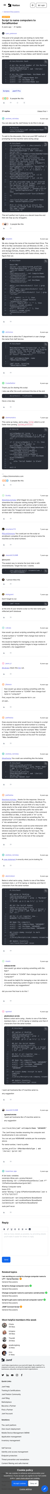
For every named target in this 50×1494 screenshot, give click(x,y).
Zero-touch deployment (11, 1429)
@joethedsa (6, 758)
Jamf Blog (6, 1398)
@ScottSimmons (8, 534)
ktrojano (12, 1331)
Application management (11, 1437)
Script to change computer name (15, 1286)
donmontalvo (10, 417)
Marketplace (7, 1402)
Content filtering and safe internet (15, 1463)
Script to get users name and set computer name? (22, 1300)
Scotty (8, 495)
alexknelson (10, 876)
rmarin (7, 961)
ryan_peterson (11, 33)
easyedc (8, 239)
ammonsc (9, 332)
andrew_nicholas (12, 118)
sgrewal (8, 1011)
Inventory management (11, 1440)
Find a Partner (7, 1410)
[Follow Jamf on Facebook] (22, 1375)
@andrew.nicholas (9, 500)
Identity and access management (15, 1452)
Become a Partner (9, 1406)
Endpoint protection (9, 1456)
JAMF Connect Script (10, 1307)
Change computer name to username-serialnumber (23, 1293)
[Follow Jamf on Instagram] (17, 1375)
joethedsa (9, 718)
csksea (8, 628)
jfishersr (8, 684)
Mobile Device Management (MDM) (15, 1433)
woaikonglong (14, 1345)
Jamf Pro (16, 91)
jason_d (8, 663)
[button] (4, 6)
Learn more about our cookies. (28, 1478)
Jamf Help (6, 1387)
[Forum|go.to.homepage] (14, 5)
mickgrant (9, 594)
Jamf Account (7, 1413)
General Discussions (11, 12)
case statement (10, 859)
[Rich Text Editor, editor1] (25, 1244)
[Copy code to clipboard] (46, 61)
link (19, 668)
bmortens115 (10, 529)
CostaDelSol (10, 383)
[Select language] (32, 5)
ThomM (12, 1338)
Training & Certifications (11, 1390)
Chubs (11, 1324)
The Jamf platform (9, 1425)
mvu (10, 1352)
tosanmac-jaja (11, 1171)
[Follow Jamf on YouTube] (12, 1375)
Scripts (6, 91)
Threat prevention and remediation (15, 1459)
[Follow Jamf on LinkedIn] (7, 1375)
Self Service (6, 1448)
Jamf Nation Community (11, 1394)
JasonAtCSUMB (11, 555)
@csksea (5, 668)
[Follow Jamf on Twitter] (3, 1375)
